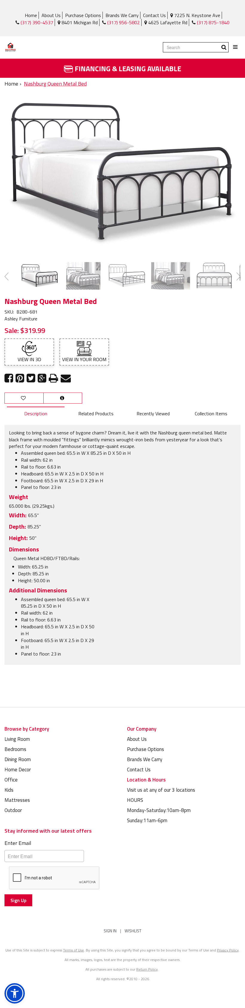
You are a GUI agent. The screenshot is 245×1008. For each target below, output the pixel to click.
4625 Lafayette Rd (167, 22)
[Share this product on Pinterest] (20, 378)
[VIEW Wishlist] (24, 398)
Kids (8, 790)
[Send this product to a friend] (66, 378)
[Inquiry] (63, 398)
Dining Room (17, 759)
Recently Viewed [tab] (153, 413)
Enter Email (17, 843)
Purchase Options (83, 15)
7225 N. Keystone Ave (196, 15)
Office (11, 780)
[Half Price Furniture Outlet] (10, 47)
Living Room (17, 739)
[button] (14, 993)
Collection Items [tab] (211, 413)
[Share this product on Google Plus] (42, 378)
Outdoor (13, 810)
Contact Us (154, 15)
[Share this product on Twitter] (31, 378)
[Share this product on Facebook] (8, 378)
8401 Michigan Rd (79, 22)
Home (31, 15)
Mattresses (17, 800)
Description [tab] (35, 413)
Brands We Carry (122, 15)
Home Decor (17, 769)
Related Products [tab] (96, 413)
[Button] (236, 47)
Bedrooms (15, 749)
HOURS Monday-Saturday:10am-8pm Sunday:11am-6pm (159, 810)
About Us (51, 15)
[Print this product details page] (53, 378)
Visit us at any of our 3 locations (161, 790)
